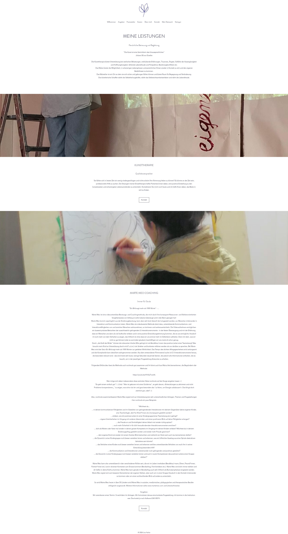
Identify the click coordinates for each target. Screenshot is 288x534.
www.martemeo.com (155, 486)
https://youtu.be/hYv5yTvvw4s (144, 375)
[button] (144, 199)
